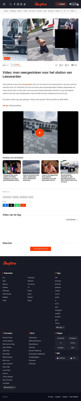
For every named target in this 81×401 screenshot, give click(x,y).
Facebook (60, 338)
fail (56, 278)
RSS (72, 348)
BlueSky (60, 348)
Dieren (30, 291)
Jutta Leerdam (8, 364)
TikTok (57, 323)
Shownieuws (7, 294)
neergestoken (27, 84)
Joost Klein (6, 370)
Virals (25, 11)
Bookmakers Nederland (37, 354)
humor (57, 294)
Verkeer (5, 287)
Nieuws (39, 11)
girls (56, 320)
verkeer (57, 291)
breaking (16, 197)
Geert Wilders (7, 347)
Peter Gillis (6, 367)
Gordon (5, 373)
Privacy (50, 397)
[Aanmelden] (74, 4)
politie (57, 297)
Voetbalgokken (34, 357)
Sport (30, 294)
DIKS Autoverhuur (35, 341)
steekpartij (23, 197)
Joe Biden (6, 383)
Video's (19, 11)
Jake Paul (6, 351)
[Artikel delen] (56, 65)
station (30, 197)
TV (29, 287)
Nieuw (6, 11)
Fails (45, 11)
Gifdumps (6, 291)
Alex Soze (6, 360)
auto (56, 307)
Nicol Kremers (7, 380)
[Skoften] (9, 263)
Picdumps (31, 278)
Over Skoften (73, 397)
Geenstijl (32, 347)
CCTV (57, 304)
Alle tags (59, 327)
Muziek (30, 297)
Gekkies (51, 11)
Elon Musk (6, 354)
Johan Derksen (8, 341)
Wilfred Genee (7, 357)
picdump (58, 281)
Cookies (58, 397)
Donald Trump (7, 338)
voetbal (57, 313)
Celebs (57, 11)
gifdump (58, 287)
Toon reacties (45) (40, 249)
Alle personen (8, 387)
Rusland (57, 317)
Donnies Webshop (35, 351)
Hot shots (32, 11)
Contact (65, 397)
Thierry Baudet (8, 377)
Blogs (30, 300)
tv (61, 11)
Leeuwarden (7, 197)
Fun (65, 11)
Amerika (58, 284)
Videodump (33, 338)
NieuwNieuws (33, 344)
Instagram (58, 310)
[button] (10, 4)
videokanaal (71, 220)
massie (16, 64)
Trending (12, 11)
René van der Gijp (9, 344)
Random (31, 281)
